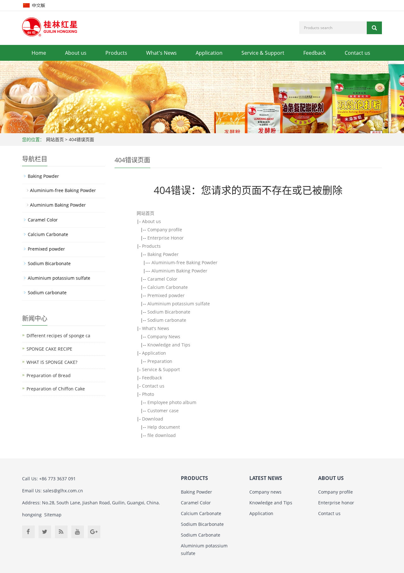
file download (161, 435)
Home (39, 52)
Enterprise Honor (165, 238)
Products (116, 52)
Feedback (314, 52)
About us (75, 52)
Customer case (163, 411)
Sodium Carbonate (200, 535)
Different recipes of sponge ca (58, 336)
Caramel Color (162, 279)
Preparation (159, 361)
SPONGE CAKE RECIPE (49, 349)
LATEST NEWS (265, 478)
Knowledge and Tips (168, 345)
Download (152, 419)
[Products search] (374, 28)
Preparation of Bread (49, 375)
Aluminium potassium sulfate (178, 304)
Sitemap (53, 515)
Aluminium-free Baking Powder (184, 262)
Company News (163, 336)
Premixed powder (166, 295)
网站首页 (55, 139)
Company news (265, 492)
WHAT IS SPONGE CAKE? (52, 362)
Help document (163, 427)
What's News (161, 52)
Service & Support (262, 52)
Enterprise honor (336, 503)
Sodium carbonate (166, 320)
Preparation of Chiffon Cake (56, 389)
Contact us (357, 52)
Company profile (164, 230)
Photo (148, 394)
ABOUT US (331, 478)
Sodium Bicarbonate (168, 312)
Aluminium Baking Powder (179, 271)
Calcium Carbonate (167, 287)
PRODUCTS (194, 478)
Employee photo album (171, 402)
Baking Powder (163, 254)
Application (209, 52)
